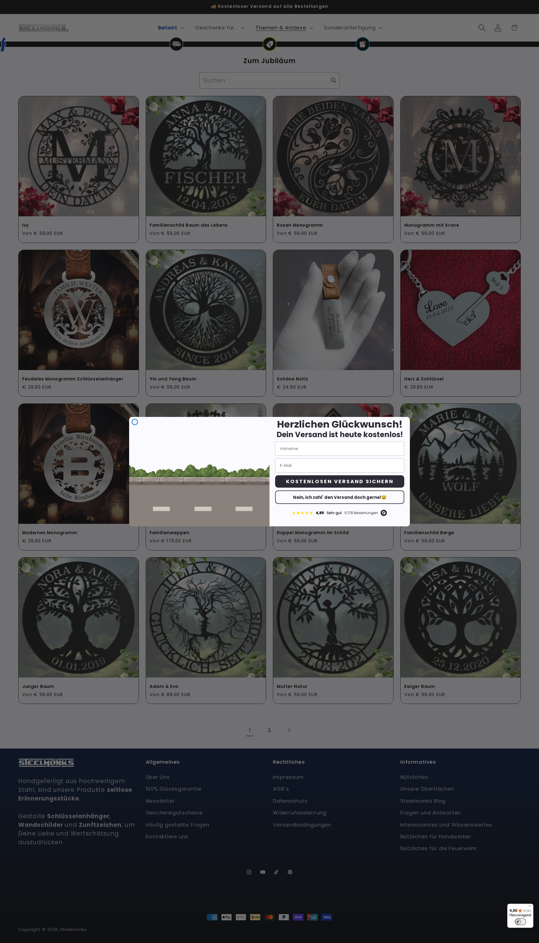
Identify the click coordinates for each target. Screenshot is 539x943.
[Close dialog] (135, 422)
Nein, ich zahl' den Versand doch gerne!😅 (340, 497)
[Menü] (530, 907)
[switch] (520, 921)
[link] (340, 512)
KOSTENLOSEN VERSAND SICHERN (340, 481)
